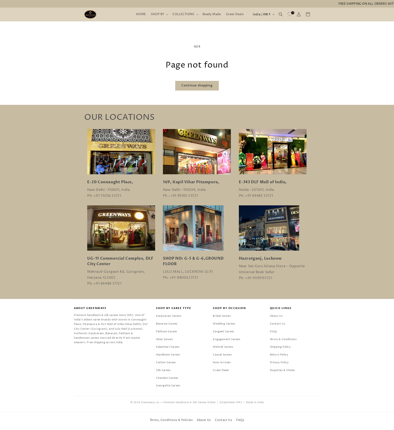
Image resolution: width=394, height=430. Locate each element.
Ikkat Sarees (164, 339)
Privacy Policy (279, 362)
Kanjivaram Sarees (168, 316)
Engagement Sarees (226, 339)
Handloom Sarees (168, 354)
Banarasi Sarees (167, 324)
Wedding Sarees (224, 324)
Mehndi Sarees (223, 347)
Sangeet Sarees (223, 331)
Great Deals (221, 370)
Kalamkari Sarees (168, 347)
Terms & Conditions (283, 339)
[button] (159, 14)
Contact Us (277, 324)
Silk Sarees (163, 370)
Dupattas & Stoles (282, 370)
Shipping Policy (280, 347)
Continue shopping (197, 85)
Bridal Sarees (222, 316)
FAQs (273, 331)
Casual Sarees (222, 354)
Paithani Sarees (166, 331)
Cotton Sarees (166, 362)
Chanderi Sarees (167, 378)
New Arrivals (221, 362)
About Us (276, 316)
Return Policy (279, 354)
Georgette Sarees (168, 385)
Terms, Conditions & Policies (171, 420)
